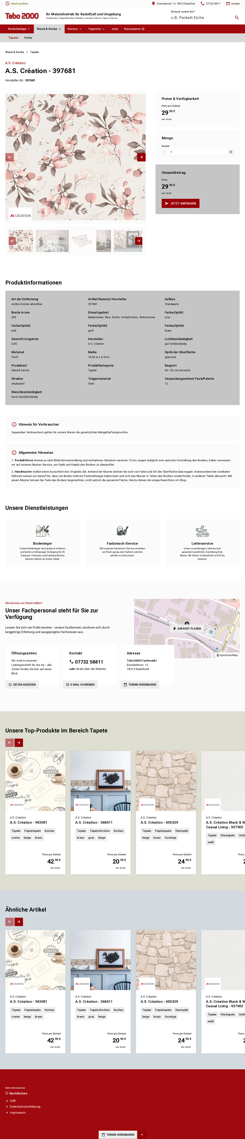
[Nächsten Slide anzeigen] (141, 157)
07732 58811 (89, 662)
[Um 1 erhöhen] (231, 152)
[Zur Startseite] (22, 16)
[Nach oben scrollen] (142, 1135)
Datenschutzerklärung (25, 1106)
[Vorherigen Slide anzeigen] (9, 157)
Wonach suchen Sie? (183, 11)
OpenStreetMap (229, 655)
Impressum (18, 1112)
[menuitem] (19, 29)
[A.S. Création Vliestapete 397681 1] (75, 157)
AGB (13, 1100)
